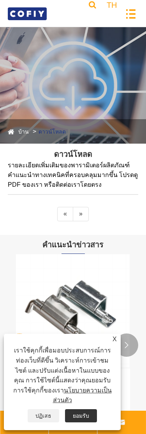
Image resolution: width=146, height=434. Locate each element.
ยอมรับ (81, 416)
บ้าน (23, 131)
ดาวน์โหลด (52, 131)
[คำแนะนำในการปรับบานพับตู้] (73, 311)
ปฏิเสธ (43, 416)
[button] (126, 345)
